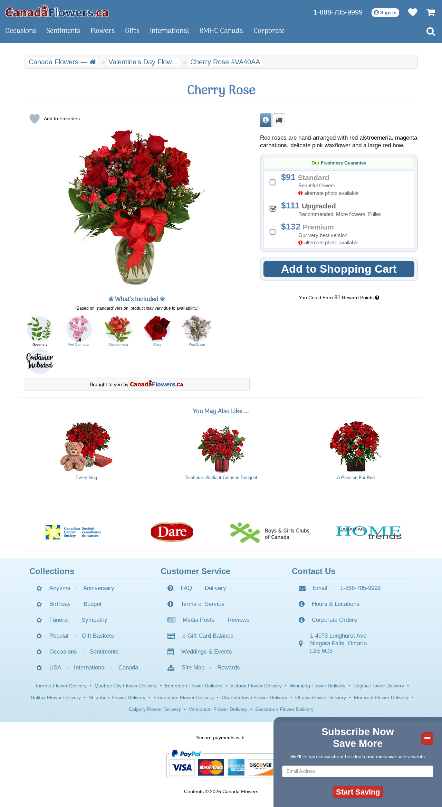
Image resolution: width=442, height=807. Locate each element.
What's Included (136, 299)
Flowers (102, 31)
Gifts (132, 31)
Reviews (239, 620)
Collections (51, 571)
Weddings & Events (206, 651)
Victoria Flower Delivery (256, 685)
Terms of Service (202, 604)
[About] (265, 120)
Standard (322, 184)
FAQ (186, 588)
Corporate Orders (334, 620)
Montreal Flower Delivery (381, 697)
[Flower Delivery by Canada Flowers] (57, 10)
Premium (322, 233)
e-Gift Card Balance (207, 635)
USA (55, 667)
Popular (59, 635)
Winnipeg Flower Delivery (317, 685)
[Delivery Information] (278, 120)
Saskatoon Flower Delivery (284, 709)
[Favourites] (409, 12)
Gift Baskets (98, 635)
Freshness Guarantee (343, 163)
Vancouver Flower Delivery (218, 709)
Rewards (228, 667)
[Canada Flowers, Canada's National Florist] (157, 384)
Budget (93, 604)
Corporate (269, 31)
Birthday (60, 604)
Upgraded (334, 208)
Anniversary (98, 588)
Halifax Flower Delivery (56, 697)
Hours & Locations (335, 604)
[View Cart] (427, 12)
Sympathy (94, 620)
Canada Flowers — (59, 62)
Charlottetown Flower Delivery (254, 697)
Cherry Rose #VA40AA (225, 62)
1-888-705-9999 (338, 12)
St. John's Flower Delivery (117, 697)
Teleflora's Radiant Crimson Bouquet (221, 477)
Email (320, 588)
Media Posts (199, 620)
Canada (128, 667)
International (169, 31)
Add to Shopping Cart (339, 269)
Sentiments (63, 31)
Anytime (59, 588)
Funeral (59, 620)
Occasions (20, 31)
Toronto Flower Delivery (61, 685)
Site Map (193, 667)
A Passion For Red (356, 477)
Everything (86, 477)
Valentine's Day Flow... (142, 62)
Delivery (215, 588)
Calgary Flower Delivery (155, 709)
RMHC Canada (221, 31)
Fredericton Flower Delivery (183, 697)
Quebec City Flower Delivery (126, 685)
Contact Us (313, 571)
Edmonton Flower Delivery (193, 685)
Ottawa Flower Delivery (320, 697)
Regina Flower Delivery (378, 685)
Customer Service (195, 571)
